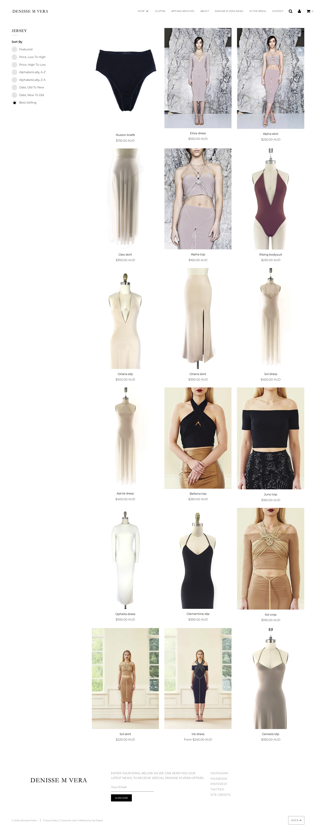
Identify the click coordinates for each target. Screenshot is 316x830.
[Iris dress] (198, 678)
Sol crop (270, 614)
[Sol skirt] (125, 678)
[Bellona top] (198, 438)
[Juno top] (270, 438)
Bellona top (198, 493)
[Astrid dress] (125, 437)
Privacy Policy (50, 820)
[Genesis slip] (270, 678)
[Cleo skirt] (125, 198)
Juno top (270, 494)
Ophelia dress (125, 614)
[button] (296, 820)
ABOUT (204, 11)
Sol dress (270, 374)
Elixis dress (198, 133)
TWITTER (217, 789)
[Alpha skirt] (270, 78)
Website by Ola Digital (91, 820)
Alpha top (198, 254)
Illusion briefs (125, 135)
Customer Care (68, 820)
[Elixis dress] (198, 78)
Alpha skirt (271, 134)
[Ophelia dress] (125, 558)
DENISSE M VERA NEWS (229, 11)
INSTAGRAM (219, 773)
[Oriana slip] (125, 318)
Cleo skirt (125, 254)
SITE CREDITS (220, 795)
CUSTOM (160, 11)
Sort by (17, 42)
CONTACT (277, 11)
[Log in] (299, 11)
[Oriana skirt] (198, 318)
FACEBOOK (218, 778)
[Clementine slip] (198, 558)
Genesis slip (270, 734)
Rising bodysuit (270, 254)
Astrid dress (125, 493)
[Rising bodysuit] (270, 198)
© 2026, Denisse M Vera (24, 820)
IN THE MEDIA (257, 11)
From (198, 739)
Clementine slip (198, 614)
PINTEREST (218, 784)
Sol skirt (125, 734)
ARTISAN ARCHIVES (182, 11)
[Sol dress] (270, 318)
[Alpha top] (198, 198)
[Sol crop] (270, 558)
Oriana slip (125, 374)
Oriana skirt (198, 374)
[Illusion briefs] (125, 79)
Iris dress (198, 734)
